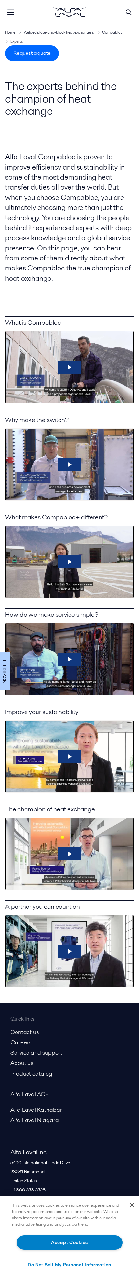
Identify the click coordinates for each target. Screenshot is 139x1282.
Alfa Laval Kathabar (36, 1110)
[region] (69, 1239)
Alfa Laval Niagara (34, 1120)
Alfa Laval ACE (29, 1094)
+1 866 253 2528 (28, 1190)
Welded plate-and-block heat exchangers (59, 32)
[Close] (132, 1205)
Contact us (24, 1032)
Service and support (36, 1053)
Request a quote (32, 53)
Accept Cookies (69, 1242)
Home (10, 32)
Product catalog (31, 1074)
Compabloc (112, 32)
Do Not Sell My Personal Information (69, 1264)
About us (21, 1063)
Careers (20, 1042)
